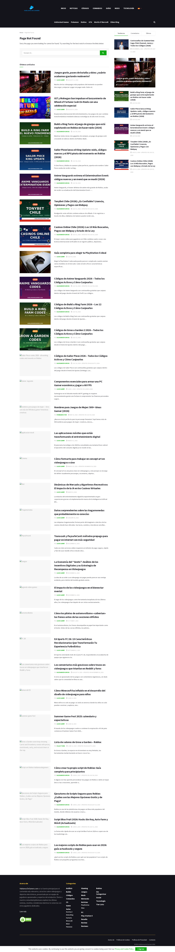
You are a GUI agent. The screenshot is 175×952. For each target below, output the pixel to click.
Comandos (97, 8)
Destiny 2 (69, 912)
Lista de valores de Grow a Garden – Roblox (77, 742)
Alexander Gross (63, 131)
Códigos (85, 8)
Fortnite (69, 918)
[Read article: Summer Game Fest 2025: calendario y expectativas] (35, 726)
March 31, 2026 (72, 440)
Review (84, 923)
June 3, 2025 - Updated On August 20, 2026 (86, 852)
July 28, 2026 (76, 131)
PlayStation (85, 905)
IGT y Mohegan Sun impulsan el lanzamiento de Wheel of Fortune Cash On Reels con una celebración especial (80, 102)
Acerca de (111, 940)
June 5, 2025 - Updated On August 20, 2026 (86, 805)
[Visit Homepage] (31, 8)
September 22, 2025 (74, 650)
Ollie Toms (61, 746)
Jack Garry (61, 80)
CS (67, 902)
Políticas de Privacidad (139, 940)
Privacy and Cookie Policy (124, 949)
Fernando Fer (62, 415)
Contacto (152, 940)
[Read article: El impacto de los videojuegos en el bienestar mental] (35, 597)
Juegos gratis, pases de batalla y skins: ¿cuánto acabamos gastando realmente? (134, 80)
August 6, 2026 (73, 109)
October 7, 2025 (73, 621)
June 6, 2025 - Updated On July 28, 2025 (85, 775)
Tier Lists (100, 904)
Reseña (84, 919)
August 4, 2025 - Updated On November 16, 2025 (87, 672)
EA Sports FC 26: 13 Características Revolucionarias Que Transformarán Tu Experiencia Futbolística (75, 642)
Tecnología (128, 8)
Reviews (84, 926)
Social (98, 897)
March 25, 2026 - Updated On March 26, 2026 (82, 466)
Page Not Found (29, 32)
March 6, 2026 (72, 492)
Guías (108, 8)
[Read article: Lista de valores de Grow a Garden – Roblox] (35, 751)
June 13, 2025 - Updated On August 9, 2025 (81, 746)
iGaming (84, 888)
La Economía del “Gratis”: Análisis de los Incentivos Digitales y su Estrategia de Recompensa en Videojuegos (76, 565)
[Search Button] (154, 22)
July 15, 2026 (76, 337)
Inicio (63, 8)
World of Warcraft (101, 22)
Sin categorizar (101, 893)
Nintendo (85, 899)
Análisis (69, 888)
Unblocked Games (61, 22)
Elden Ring (114, 22)
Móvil (68, 924)
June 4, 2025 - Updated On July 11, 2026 (85, 827)
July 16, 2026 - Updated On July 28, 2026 (85, 286)
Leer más (23, 911)
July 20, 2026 (72, 257)
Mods (117, 8)
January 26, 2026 (73, 518)
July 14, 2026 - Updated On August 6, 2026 (86, 363)
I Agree (141, 949)
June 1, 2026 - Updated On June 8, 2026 (80, 389)
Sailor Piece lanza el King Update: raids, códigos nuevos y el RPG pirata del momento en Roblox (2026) (80, 153)
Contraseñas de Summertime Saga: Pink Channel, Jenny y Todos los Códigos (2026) (142, 43)
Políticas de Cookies (123, 940)
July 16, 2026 (76, 312)
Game (68, 906)
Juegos (84, 892)
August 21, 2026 (73, 80)
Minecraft (69, 921)
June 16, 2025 (72, 724)
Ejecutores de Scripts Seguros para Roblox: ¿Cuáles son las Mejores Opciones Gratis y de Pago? (78, 797)
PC (82, 912)
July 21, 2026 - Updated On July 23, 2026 (85, 209)
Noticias (74, 8)
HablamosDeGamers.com (29, 888)
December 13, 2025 (74, 543)
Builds (68, 892)
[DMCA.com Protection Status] (26, 919)
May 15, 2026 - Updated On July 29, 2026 (82, 415)
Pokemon (75, 22)
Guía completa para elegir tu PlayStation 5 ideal (80, 252)
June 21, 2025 (72, 698)
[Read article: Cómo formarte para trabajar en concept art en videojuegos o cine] (35, 468)
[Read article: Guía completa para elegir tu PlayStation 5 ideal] (35, 262)
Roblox (84, 22)
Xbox (82, 908)
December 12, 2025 (74, 595)
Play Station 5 (87, 916)
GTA (90, 22)
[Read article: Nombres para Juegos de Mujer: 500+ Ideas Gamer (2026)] (35, 416)
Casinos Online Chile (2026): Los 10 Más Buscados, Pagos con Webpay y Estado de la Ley (142, 163)
